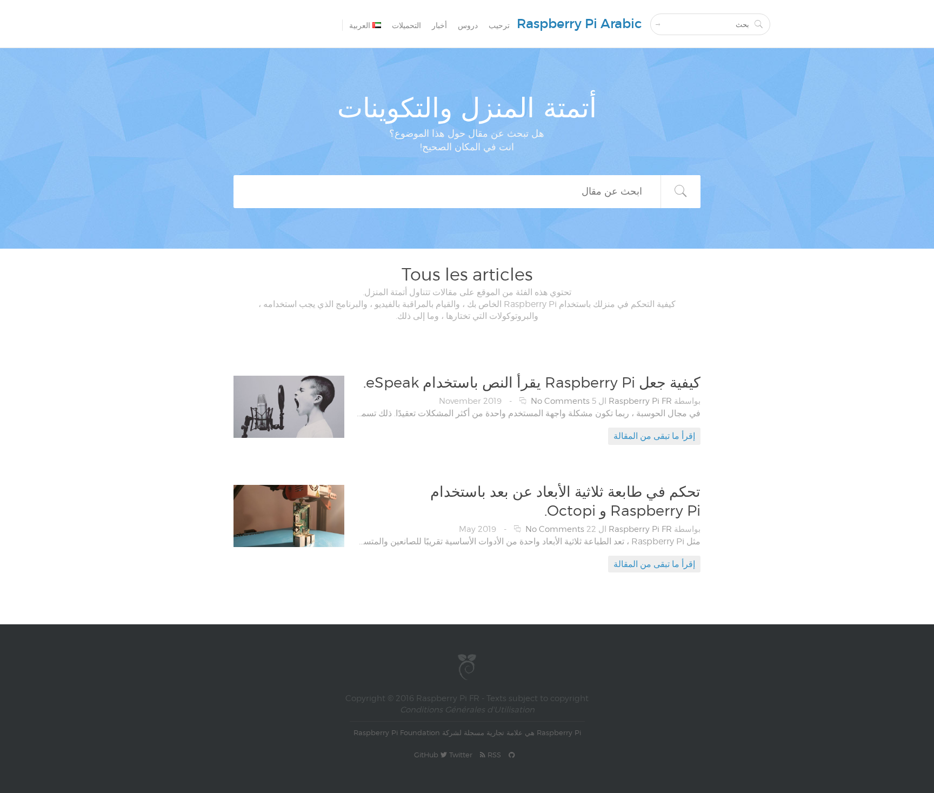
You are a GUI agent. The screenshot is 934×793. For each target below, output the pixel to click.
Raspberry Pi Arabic (579, 23)
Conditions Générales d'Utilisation (467, 710)
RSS (493, 754)
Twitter (459, 754)
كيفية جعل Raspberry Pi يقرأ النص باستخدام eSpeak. (531, 382)
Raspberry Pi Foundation (396, 732)
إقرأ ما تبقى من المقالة (654, 436)
